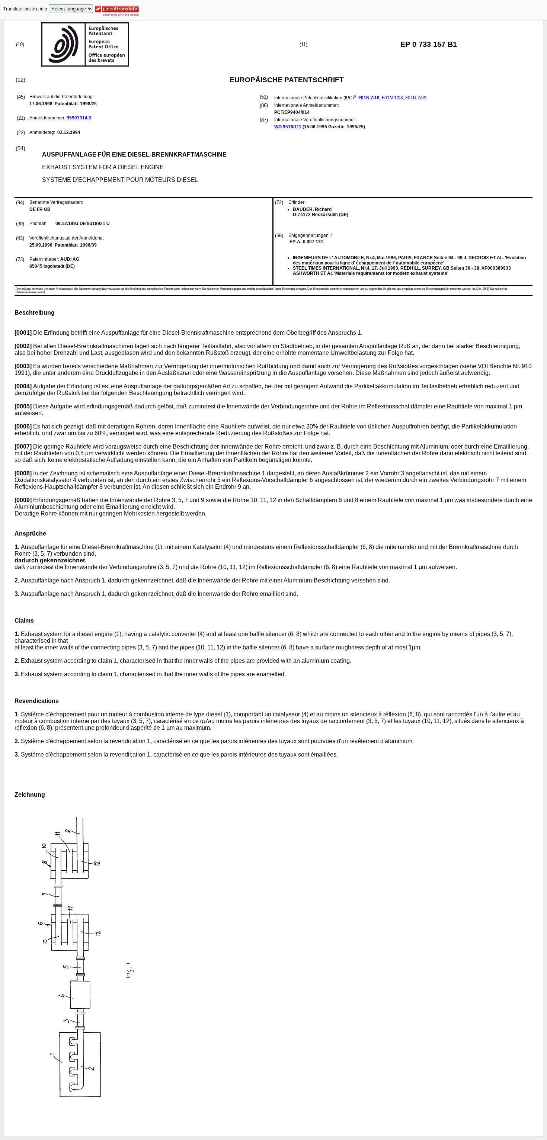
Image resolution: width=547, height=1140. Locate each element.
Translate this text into (25, 9)
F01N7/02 (415, 97)
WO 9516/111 (287, 126)
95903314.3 (79, 118)
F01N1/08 (392, 97)
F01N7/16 (369, 97)
